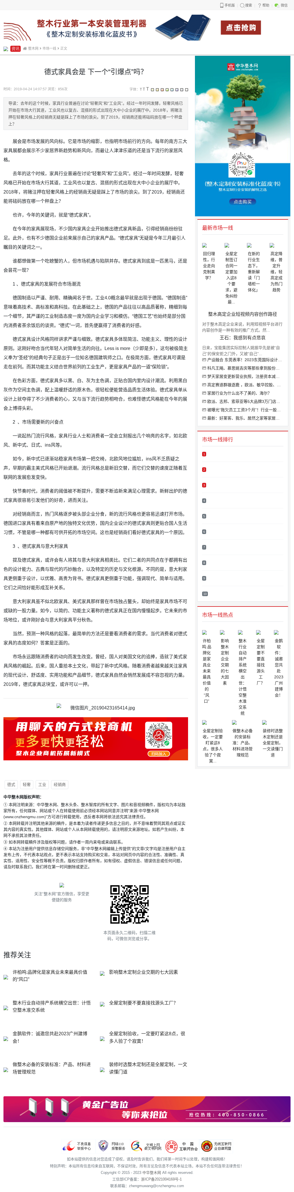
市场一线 (49, 49)
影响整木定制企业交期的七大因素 (143, 972)
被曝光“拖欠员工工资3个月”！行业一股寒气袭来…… (244, 409)
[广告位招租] (147, 1109)
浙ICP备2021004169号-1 (161, 1179)
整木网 (33, 49)
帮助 (265, 5)
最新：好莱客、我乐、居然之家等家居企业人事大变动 (244, 418)
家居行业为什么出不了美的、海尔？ (239, 393)
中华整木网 (151, 1172)
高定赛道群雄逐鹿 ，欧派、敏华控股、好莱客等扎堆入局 (244, 384)
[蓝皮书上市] (147, 27)
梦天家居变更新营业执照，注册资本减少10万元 (244, 376)
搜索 (248, 5)
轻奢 (27, 784)
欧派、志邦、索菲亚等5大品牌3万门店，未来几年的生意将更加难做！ (244, 401)
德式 (11, 784)
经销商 (60, 784)
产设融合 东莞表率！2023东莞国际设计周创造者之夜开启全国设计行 (244, 359)
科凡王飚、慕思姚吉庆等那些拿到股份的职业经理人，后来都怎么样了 (244, 368)
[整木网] (5, 48)
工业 (42, 784)
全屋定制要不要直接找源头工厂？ (143, 1002)
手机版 (230, 5)
